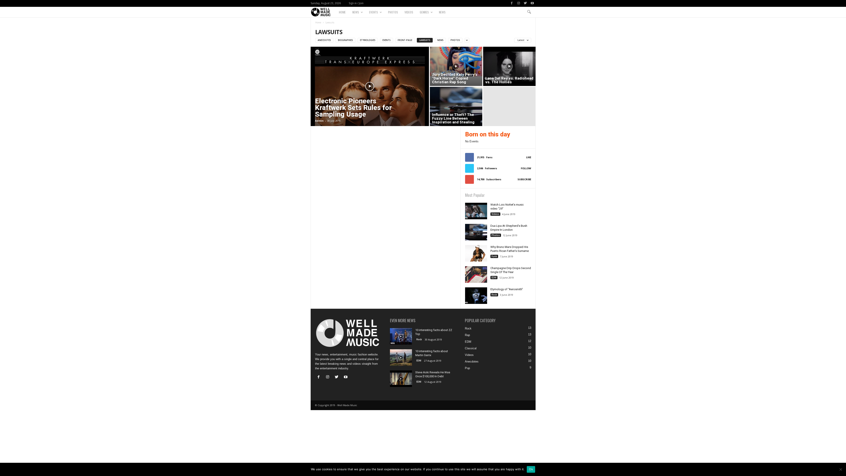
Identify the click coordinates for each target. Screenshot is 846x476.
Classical (471, 348)
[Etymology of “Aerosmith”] (476, 295)
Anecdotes (324, 40)
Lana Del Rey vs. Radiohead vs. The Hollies (509, 80)
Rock (494, 294)
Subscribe (524, 179)
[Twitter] (525, 3)
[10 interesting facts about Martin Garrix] (401, 357)
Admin (319, 120)
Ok (531, 469)
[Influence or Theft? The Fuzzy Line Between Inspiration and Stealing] (456, 106)
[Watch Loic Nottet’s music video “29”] (476, 211)
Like (528, 157)
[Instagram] (518, 3)
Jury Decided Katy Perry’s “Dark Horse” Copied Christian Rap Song (454, 78)
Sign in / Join (356, 3)
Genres (424, 12)
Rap (467, 335)
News (355, 12)
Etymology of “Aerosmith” (506, 289)
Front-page (405, 40)
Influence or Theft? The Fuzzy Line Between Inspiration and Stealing (453, 118)
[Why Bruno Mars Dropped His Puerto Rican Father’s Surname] (476, 253)
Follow (526, 168)
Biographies (345, 40)
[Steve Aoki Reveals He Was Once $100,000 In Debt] (401, 378)
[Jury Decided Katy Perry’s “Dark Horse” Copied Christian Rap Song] (456, 61)
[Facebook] (511, 3)
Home (342, 12)
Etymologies (367, 40)
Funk (494, 256)
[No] (840, 469)
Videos (408, 12)
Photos (393, 12)
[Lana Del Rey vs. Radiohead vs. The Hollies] (509, 66)
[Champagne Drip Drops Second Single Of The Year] (476, 274)
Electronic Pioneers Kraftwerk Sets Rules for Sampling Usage (353, 107)
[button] (529, 12)
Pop (467, 368)
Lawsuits (424, 40)
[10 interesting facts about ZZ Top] (401, 336)
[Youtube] (532, 3)
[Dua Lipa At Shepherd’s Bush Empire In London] (476, 232)
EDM (494, 277)
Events (373, 12)
